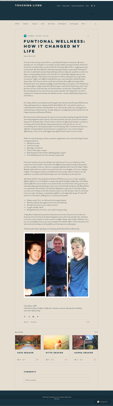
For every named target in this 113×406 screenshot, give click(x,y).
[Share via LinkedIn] (33, 316)
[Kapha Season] (85, 342)
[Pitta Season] (56, 342)
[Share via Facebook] (25, 316)
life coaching (51, 23)
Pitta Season (54, 353)
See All (96, 332)
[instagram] (92, 6)
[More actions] (88, 36)
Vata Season (25, 353)
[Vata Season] (28, 342)
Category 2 (35, 23)
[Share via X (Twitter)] (29, 316)
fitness (42, 23)
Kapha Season (84, 353)
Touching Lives (28, 5)
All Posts (17, 23)
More (83, 23)
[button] (96, 23)
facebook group (62, 23)
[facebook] (94, 6)
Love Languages (74, 23)
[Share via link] (37, 316)
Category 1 (26, 23)
